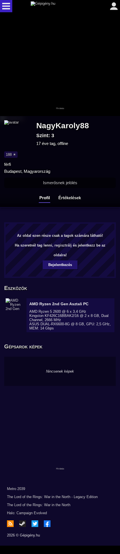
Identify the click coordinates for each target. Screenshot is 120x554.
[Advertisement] (60, 64)
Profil (44, 197)
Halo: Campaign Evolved (27, 513)
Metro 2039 (16, 489)
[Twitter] (35, 523)
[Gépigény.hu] (59, 6)
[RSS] (10, 523)
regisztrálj (63, 245)
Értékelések (69, 197)
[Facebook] (47, 523)
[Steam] (22, 523)
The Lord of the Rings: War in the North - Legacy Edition (52, 497)
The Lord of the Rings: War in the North (38, 505)
